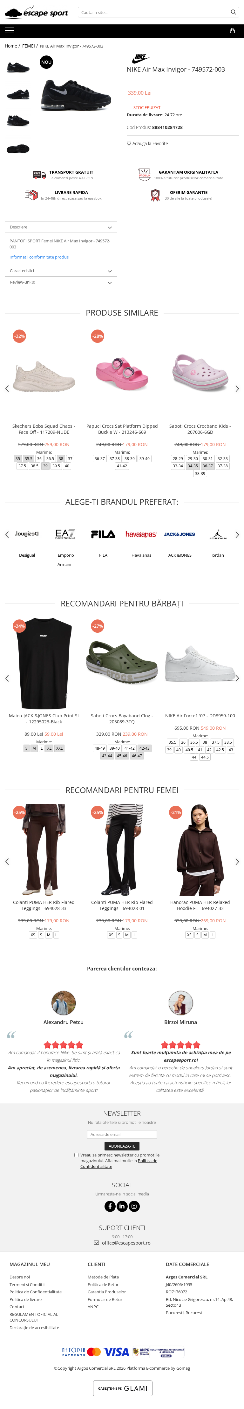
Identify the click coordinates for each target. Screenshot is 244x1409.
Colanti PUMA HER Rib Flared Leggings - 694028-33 (44, 905)
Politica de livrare (26, 1299)
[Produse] (10, 32)
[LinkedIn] (122, 1206)
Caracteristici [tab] (22, 270)
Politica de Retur (103, 1284)
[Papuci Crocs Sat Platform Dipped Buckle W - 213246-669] (122, 373)
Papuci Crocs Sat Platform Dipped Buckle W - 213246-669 (122, 429)
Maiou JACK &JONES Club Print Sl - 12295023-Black (44, 719)
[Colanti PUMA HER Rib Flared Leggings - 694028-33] (44, 850)
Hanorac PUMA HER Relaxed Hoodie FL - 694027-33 (200, 905)
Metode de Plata (103, 1277)
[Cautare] (233, 12)
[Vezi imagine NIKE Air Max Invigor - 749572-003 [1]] (18, 94)
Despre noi (20, 1277)
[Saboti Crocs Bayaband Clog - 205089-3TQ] (122, 663)
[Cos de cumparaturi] (232, 30)
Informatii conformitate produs (39, 257)
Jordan (180, 555)
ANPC (93, 1307)
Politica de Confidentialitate (36, 1292)
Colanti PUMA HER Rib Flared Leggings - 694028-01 (122, 905)
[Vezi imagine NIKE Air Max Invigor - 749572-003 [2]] (18, 121)
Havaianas (104, 555)
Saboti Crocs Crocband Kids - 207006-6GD (200, 429)
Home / (13, 46)
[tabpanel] (76, 95)
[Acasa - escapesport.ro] (36, 12)
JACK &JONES (143, 555)
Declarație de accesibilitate (34, 1327)
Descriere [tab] (18, 227)
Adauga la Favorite (149, 143)
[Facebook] (110, 1206)
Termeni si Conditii (27, 1284)
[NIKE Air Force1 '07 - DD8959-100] (200, 663)
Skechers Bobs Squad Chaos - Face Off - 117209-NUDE (43, 429)
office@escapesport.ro (126, 1242)
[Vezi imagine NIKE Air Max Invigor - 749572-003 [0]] (18, 67)
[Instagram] (134, 1206)
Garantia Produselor (107, 1292)
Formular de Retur (105, 1299)
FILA (66, 555)
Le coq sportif (219, 555)
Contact (17, 1307)
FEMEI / (30, 46)
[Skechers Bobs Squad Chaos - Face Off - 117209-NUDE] (44, 373)
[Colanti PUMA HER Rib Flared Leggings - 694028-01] (122, 850)
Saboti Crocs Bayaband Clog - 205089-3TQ (122, 719)
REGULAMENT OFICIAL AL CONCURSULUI (34, 1317)
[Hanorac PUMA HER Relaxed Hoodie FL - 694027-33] (200, 850)
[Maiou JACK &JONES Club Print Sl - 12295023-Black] (44, 663)
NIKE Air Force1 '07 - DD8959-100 (200, 716)
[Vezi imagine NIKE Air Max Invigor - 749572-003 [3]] (18, 148)
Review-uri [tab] (22, 282)
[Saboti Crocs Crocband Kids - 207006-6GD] (200, 373)
